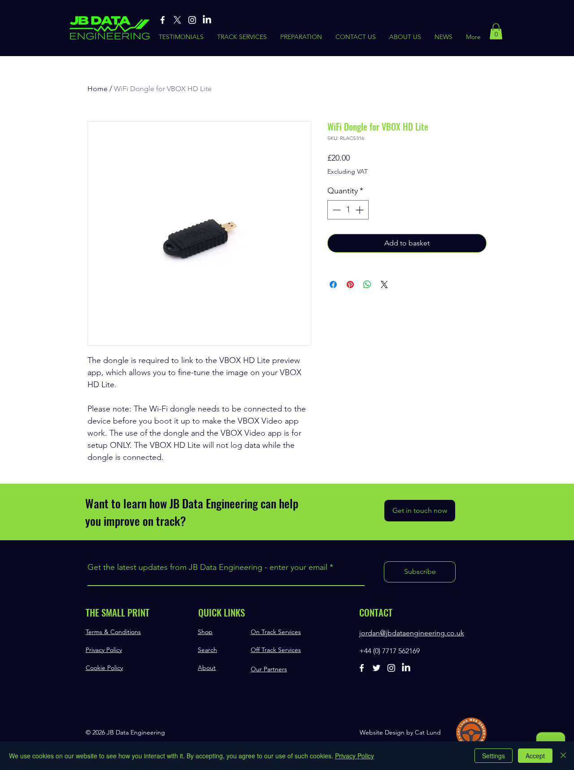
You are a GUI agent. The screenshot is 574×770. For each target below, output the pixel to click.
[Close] (563, 755)
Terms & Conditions (113, 632)
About (207, 668)
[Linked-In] (207, 20)
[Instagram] (192, 20)
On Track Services (276, 632)
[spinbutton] (348, 210)
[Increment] (360, 210)
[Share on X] (384, 284)
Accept (535, 755)
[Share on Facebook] (333, 284)
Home (97, 88)
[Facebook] (162, 20)
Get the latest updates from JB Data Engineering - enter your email (207, 567)
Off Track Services (276, 650)
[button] (496, 31)
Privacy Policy (104, 650)
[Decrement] (336, 210)
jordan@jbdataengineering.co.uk (411, 633)
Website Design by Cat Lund (400, 732)
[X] (177, 20)
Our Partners (269, 669)
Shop (205, 632)
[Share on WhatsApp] (367, 284)
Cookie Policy (104, 668)
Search (207, 650)
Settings (493, 755)
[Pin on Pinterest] (350, 284)
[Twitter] (376, 668)
